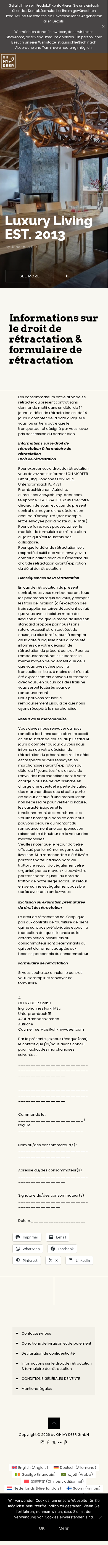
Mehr (64, 1528)
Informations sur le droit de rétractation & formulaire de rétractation (57, 1366)
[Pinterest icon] (66, 1442)
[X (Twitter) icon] (54, 1442)
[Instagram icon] (42, 1442)
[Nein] (101, 1517)
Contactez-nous (36, 1333)
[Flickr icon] (60, 1442)
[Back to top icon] (54, 1423)
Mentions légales (37, 1388)
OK (42, 1528)
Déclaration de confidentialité (48, 1353)
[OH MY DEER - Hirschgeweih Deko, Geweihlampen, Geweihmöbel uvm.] (8, 61)
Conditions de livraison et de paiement (56, 1343)
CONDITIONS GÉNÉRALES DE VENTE (51, 1378)
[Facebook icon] (48, 1442)
